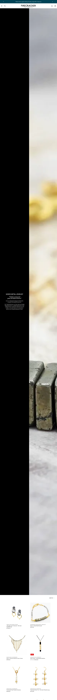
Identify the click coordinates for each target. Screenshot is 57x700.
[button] (51, 598)
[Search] (5, 6)
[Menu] (1, 6)
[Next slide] (52, 1)
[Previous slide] (3, 1)
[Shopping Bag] (55, 6)
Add (49, 620)
